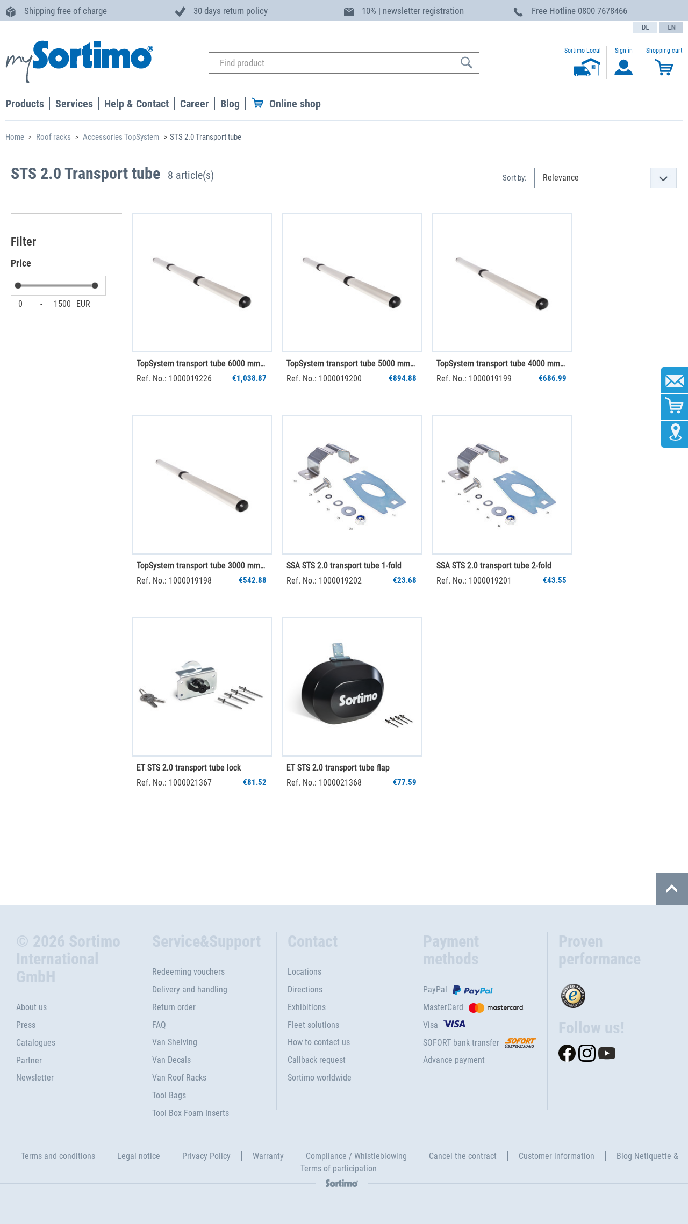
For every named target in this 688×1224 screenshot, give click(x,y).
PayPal (435, 989)
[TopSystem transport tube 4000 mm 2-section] (502, 282)
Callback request (317, 1060)
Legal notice (138, 1156)
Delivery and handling (189, 989)
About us (31, 1007)
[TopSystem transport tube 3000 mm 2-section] (202, 485)
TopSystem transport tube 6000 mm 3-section (202, 363)
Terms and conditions (58, 1156)
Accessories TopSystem (121, 137)
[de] (645, 27)
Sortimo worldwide (320, 1077)
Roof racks (53, 137)
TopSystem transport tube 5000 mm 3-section (351, 363)
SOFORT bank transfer (461, 1043)
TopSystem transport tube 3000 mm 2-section (202, 565)
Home (14, 137)
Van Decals (171, 1060)
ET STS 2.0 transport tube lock (189, 767)
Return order (174, 1007)
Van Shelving (174, 1042)
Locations (304, 972)
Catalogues (35, 1043)
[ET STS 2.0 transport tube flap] (352, 687)
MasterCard (443, 1007)
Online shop (295, 103)
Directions (305, 989)
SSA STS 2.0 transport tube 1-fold (344, 565)
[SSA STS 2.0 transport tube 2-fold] (502, 485)
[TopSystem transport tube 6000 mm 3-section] (202, 282)
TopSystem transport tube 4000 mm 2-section (501, 363)
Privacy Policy (206, 1156)
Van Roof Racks (179, 1077)
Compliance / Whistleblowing (356, 1156)
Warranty (268, 1156)
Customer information (556, 1156)
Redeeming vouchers (188, 972)
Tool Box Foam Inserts (190, 1113)
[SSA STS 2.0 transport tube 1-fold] (352, 485)
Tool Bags (169, 1095)
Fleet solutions (313, 1025)
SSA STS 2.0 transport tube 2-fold (493, 565)
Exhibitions (307, 1007)
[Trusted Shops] (615, 993)
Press (25, 1025)
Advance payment (454, 1060)
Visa (430, 1025)
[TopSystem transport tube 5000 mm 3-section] (352, 282)
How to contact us (319, 1042)
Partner (29, 1060)
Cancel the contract (463, 1156)
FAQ (159, 1025)
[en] (671, 27)
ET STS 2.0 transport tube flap (338, 767)
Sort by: (515, 178)
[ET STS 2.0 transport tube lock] (202, 687)
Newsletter (35, 1077)
